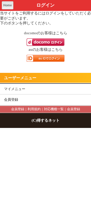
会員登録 (11, 100)
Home (7, 5)
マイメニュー (14, 89)
